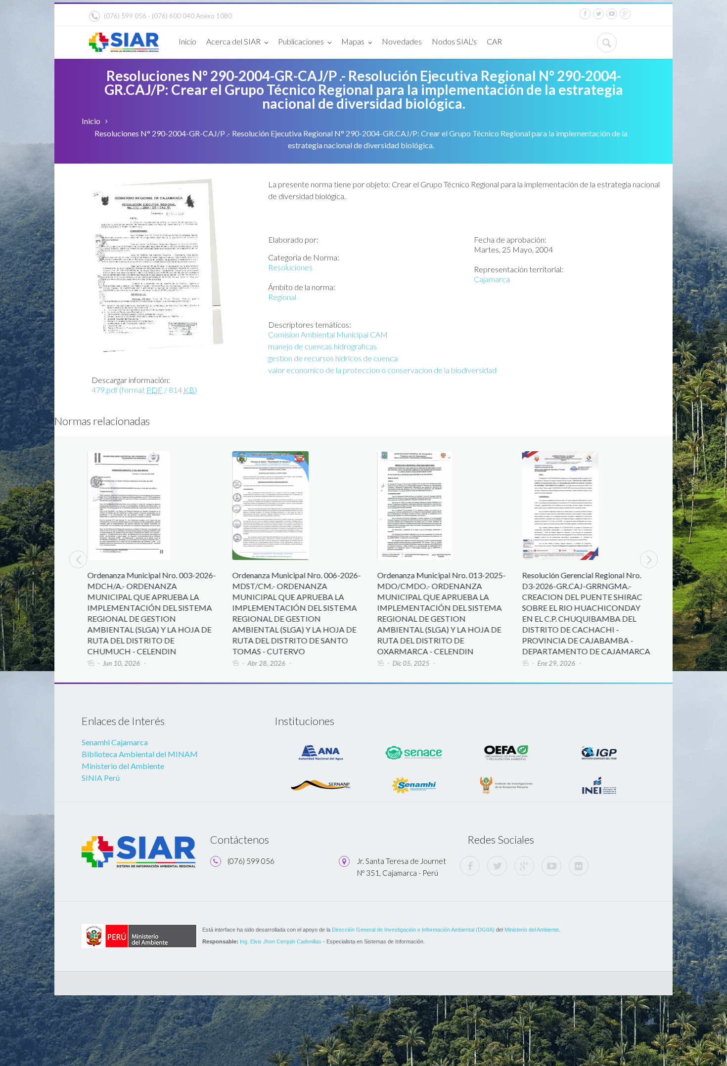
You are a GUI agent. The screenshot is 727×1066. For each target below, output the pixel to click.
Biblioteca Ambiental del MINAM (140, 754)
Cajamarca (492, 279)
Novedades (402, 41)
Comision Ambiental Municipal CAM (328, 334)
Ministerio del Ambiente (123, 765)
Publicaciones (301, 41)
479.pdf (144, 389)
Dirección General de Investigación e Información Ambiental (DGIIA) (413, 930)
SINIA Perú (101, 777)
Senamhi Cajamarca (115, 742)
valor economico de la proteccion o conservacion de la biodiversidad (382, 370)
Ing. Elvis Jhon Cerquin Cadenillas (280, 941)
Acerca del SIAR (233, 41)
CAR (494, 41)
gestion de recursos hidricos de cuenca (333, 358)
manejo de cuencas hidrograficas (322, 346)
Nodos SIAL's (454, 41)
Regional (282, 296)
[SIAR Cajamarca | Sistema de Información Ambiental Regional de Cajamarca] (124, 38)
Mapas (352, 41)
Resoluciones (290, 267)
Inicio (187, 41)
